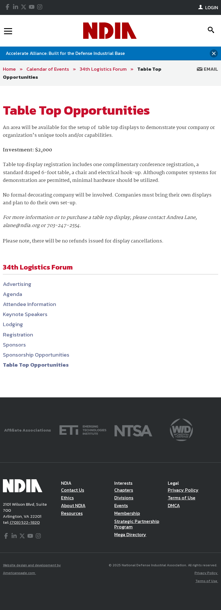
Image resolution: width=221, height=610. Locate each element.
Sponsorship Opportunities (36, 355)
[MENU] (8, 30)
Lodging (13, 324)
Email (210, 69)
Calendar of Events (47, 69)
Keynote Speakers (25, 314)
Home (9, 69)
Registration (18, 334)
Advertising (17, 284)
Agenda (12, 294)
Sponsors (14, 344)
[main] (110, 242)
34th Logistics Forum (103, 69)
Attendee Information (29, 304)
